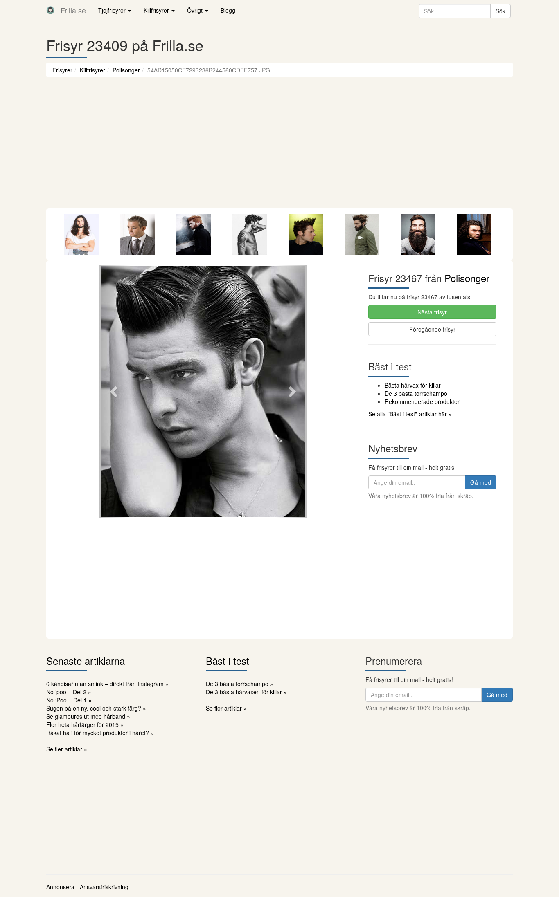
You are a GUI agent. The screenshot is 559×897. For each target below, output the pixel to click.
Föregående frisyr (432, 329)
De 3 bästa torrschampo (416, 393)
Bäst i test (227, 660)
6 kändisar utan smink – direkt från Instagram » (107, 683)
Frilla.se (73, 10)
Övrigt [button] (195, 10)
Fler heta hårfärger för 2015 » (85, 724)
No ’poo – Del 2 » (68, 692)
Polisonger (126, 70)
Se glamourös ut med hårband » (88, 716)
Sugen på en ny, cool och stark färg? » (96, 708)
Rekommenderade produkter (422, 401)
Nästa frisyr (432, 312)
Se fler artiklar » (66, 749)
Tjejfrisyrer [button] (112, 10)
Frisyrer (62, 70)
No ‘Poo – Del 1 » (69, 700)
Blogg (228, 10)
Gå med (480, 482)
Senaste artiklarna (85, 660)
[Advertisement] (279, 147)
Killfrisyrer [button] (157, 10)
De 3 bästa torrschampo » (239, 683)
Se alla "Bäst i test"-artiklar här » (410, 414)
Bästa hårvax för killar (413, 385)
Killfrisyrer (92, 70)
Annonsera (60, 887)
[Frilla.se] (50, 10)
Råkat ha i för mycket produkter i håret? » (100, 733)
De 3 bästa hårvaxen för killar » (246, 692)
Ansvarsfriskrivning (104, 887)
